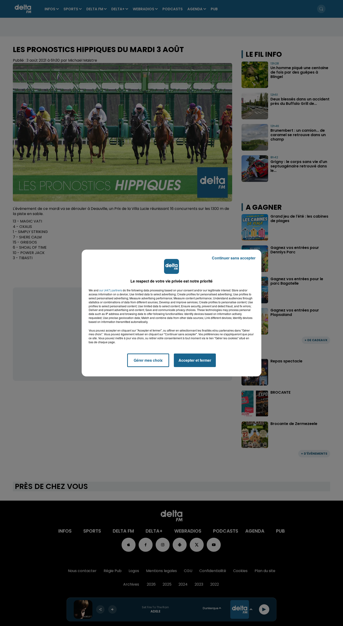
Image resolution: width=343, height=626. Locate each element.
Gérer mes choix (148, 360)
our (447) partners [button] (110, 290)
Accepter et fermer (194, 360)
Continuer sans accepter (234, 258)
